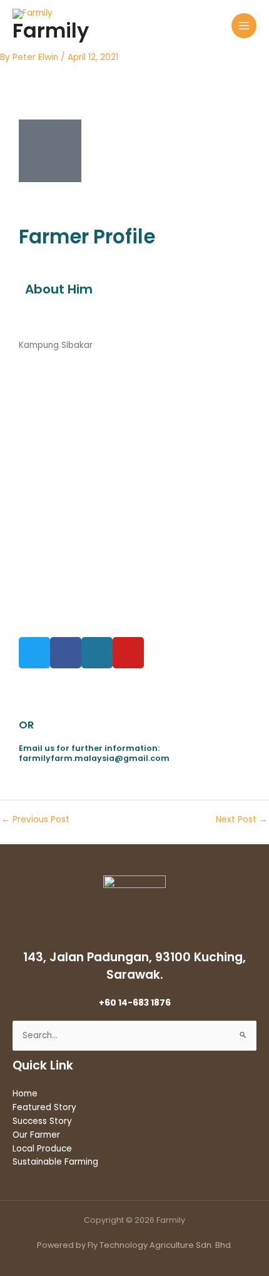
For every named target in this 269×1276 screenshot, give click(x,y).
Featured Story (44, 1107)
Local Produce (42, 1149)
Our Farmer (36, 1135)
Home (25, 1094)
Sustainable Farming (55, 1162)
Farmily (51, 30)
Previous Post (35, 819)
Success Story (42, 1121)
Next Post (242, 819)
